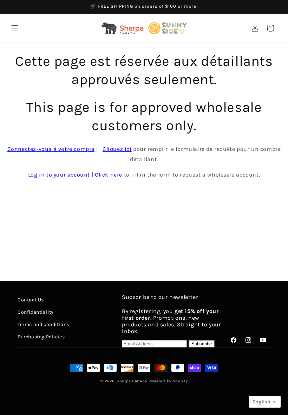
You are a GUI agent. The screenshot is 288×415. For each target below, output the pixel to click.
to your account (59, 174)
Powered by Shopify (168, 381)
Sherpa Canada (132, 381)
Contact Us (31, 300)
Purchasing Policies (41, 337)
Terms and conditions (43, 324)
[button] (14, 28)
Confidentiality (36, 312)
